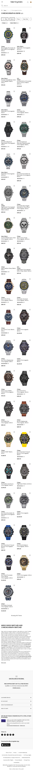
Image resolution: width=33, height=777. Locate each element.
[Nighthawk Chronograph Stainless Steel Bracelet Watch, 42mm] (8, 193)
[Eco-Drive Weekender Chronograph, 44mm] (8, 347)
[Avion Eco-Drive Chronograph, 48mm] (8, 286)
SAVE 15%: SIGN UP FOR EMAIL (16, 678)
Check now (22, 725)
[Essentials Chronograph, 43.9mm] (24, 35)
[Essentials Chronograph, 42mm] (8, 98)
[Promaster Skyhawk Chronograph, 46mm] (24, 286)
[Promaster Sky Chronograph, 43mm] (24, 98)
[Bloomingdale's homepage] (2, 10)
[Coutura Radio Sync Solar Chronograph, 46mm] (8, 225)
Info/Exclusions (16, 687)
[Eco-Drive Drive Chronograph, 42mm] (24, 378)
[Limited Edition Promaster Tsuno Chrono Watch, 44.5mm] (24, 67)
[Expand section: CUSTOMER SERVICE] (16, 697)
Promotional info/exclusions (13, 725)
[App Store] (5, 744)
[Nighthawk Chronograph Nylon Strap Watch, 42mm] (24, 256)
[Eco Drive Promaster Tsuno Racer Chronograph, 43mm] (8, 562)
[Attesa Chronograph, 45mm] (24, 317)
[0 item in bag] (31, 2)
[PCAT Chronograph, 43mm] (24, 562)
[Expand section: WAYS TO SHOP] (16, 708)
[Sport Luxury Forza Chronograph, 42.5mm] (24, 225)
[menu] (2, 2)
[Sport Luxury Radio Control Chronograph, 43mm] (8, 378)
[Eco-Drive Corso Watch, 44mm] (8, 317)
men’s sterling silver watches (25, 656)
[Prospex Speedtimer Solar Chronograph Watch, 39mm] (8, 67)
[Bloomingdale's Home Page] (16, 2)
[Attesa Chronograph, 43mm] (24, 500)
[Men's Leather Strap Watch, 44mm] (8, 256)
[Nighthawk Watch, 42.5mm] (24, 471)
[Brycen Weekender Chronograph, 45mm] (24, 408)
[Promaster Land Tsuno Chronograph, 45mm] (8, 471)
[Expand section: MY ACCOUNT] (16, 701)
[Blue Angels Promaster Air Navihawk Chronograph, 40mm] (8, 35)
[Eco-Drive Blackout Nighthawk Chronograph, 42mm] (8, 129)
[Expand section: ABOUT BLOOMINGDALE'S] (16, 705)
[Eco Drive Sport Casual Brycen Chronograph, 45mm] (24, 439)
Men (5, 10)
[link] (8, 51)
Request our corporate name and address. (16, 766)
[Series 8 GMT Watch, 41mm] (8, 439)
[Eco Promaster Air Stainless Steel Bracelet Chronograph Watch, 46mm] (24, 129)
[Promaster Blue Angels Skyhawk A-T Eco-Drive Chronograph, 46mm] (24, 193)
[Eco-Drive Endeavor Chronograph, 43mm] (24, 532)
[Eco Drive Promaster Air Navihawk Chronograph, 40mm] (24, 161)
